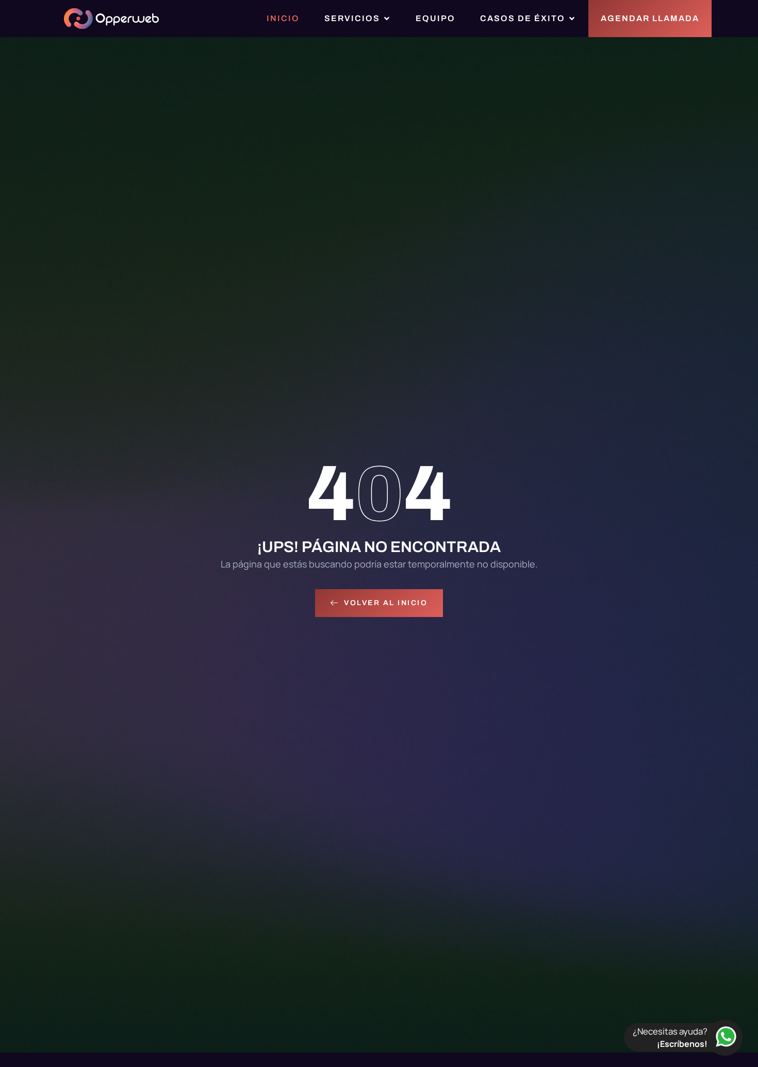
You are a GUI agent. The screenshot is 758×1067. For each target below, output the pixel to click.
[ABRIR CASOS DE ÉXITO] (572, 18)
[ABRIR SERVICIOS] (387, 18)
